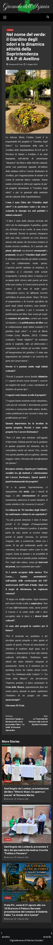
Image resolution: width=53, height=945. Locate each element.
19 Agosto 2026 (22, 919)
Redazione (9, 799)
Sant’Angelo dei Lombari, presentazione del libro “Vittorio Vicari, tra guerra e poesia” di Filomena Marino (26, 792)
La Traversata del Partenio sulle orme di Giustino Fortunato (38, 720)
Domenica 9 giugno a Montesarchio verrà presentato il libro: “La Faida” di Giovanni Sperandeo (15, 723)
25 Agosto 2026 (22, 799)
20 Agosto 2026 (22, 857)
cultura (10, 30)
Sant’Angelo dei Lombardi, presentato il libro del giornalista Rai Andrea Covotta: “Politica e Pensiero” (26, 850)
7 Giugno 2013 (32, 64)
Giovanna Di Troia (16, 64)
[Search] (48, 17)
